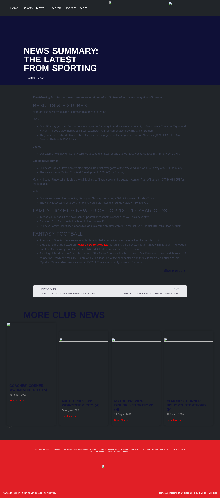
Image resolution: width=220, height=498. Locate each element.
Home (14, 8)
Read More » (16, 400)
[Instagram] (110, 458)
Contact (70, 8)
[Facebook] (95, 458)
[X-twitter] (102, 458)
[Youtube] (117, 458)
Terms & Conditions (168, 493)
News (40, 8)
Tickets (27, 8)
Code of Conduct (209, 493)
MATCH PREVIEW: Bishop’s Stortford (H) (133, 405)
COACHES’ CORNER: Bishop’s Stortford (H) (186, 405)
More (83, 8)
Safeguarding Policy (188, 493)
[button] (34, 277)
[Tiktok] (125, 458)
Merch (56, 8)
